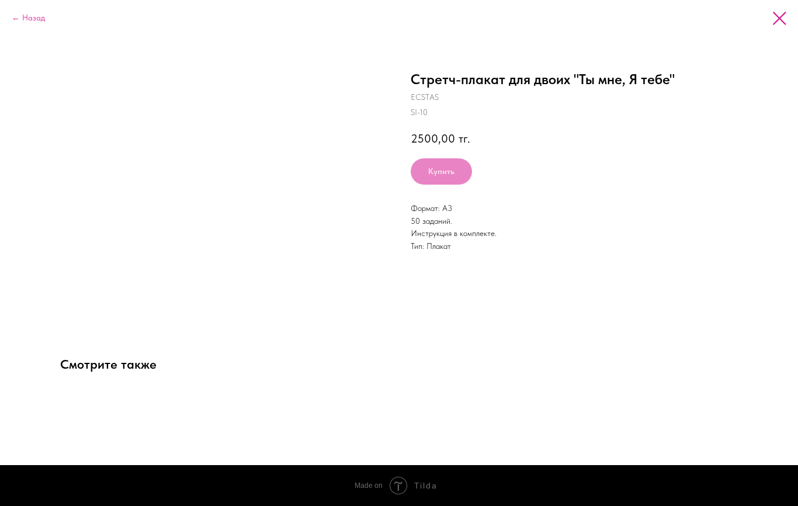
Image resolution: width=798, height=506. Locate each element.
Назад (33, 17)
